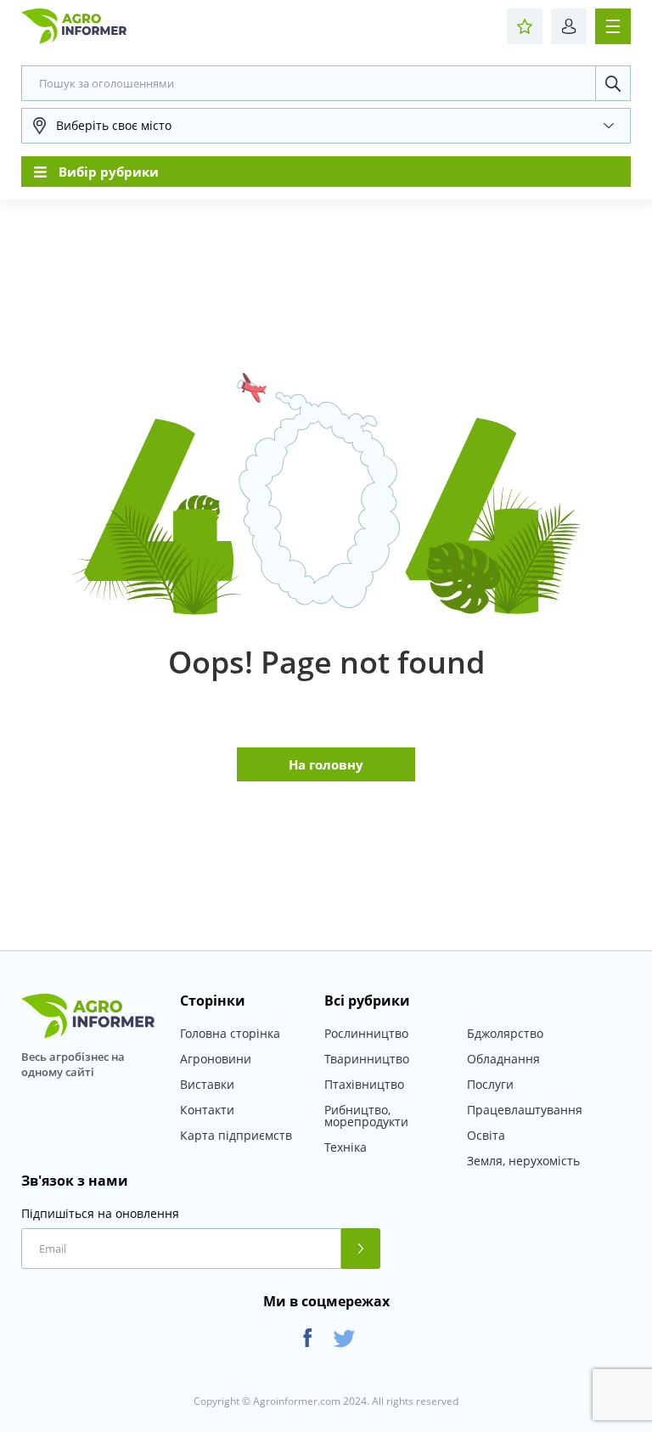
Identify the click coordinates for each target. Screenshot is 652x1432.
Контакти (207, 1110)
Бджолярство (505, 1033)
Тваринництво (366, 1059)
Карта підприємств (236, 1135)
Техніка (345, 1147)
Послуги (490, 1084)
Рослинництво (366, 1033)
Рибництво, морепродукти (366, 1116)
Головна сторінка (230, 1033)
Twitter (344, 1338)
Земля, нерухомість (523, 1161)
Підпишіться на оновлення (100, 1214)
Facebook (307, 1338)
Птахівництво (364, 1084)
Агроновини (215, 1059)
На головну (326, 764)
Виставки (207, 1084)
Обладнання (503, 1059)
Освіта (486, 1135)
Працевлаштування (524, 1110)
